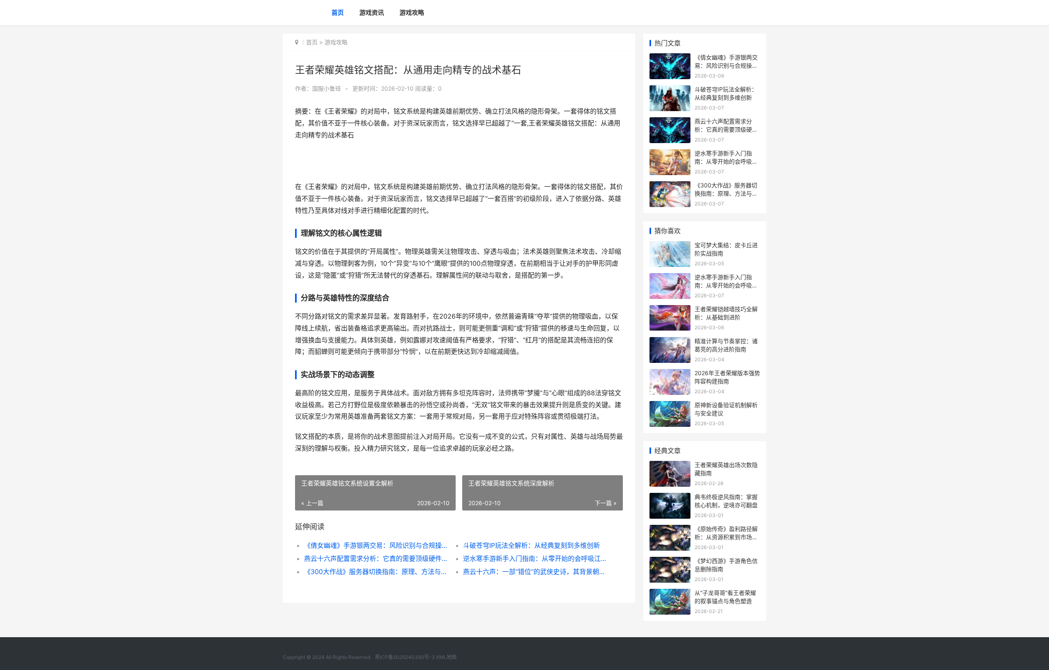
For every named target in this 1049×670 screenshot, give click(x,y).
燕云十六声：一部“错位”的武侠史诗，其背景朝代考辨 (534, 571)
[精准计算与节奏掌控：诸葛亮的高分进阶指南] (669, 342)
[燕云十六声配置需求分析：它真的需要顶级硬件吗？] (669, 122)
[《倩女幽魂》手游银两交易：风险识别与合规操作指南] (669, 58)
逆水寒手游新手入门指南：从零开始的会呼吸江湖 (534, 558)
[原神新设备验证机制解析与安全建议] (669, 406)
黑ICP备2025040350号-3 (405, 657)
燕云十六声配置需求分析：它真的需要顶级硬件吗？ (375, 558)
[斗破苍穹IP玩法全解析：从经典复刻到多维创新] (669, 90)
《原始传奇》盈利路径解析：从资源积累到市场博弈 (726, 536)
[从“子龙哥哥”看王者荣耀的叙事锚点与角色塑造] (669, 593)
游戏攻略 (412, 12)
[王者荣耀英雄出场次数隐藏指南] (669, 466)
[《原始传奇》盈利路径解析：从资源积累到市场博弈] (669, 529)
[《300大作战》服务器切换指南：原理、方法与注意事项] (669, 186)
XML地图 (446, 657)
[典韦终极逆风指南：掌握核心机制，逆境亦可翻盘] (669, 498)
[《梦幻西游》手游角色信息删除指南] (669, 561)
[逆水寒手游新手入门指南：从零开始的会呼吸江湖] (669, 154)
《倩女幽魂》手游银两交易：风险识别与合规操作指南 (375, 545)
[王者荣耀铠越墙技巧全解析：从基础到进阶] (669, 310)
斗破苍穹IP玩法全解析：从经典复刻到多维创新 (531, 545)
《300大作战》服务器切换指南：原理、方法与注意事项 (375, 571)
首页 (338, 12)
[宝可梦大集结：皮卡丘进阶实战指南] (669, 246)
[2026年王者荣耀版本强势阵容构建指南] (669, 374)
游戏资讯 (371, 12)
